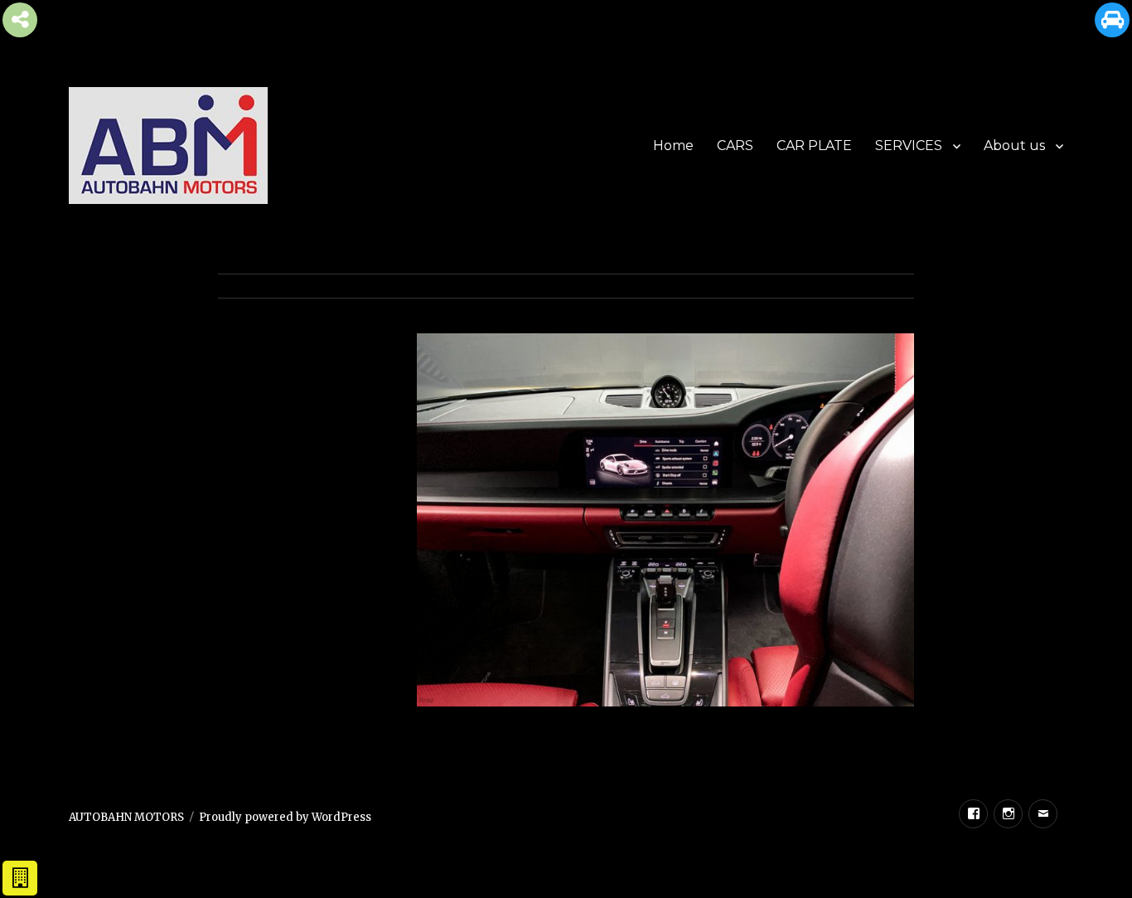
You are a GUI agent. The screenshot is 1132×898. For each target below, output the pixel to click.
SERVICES (908, 145)
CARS (735, 145)
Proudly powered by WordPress (285, 817)
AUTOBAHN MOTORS (126, 817)
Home (673, 145)
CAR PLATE (814, 145)
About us (1014, 145)
